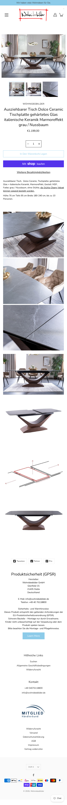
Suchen (33, 661)
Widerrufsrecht (33, 669)
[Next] (64, 56)
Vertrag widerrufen (33, 749)
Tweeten (21, 561)
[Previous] (3, 56)
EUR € (31, 767)
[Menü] (6, 15)
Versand (34, 732)
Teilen (37, 561)
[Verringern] (28, 143)
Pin (50, 561)
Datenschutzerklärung (33, 736)
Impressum (33, 745)
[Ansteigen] (39, 143)
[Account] (55, 14)
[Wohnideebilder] (33, 15)
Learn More (33, 635)
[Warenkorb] (61, 14)
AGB (33, 740)
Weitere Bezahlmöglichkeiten (33, 172)
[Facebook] (33, 775)
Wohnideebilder (37, 791)
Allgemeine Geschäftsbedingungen (33, 665)
